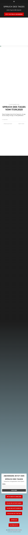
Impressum (14, 519)
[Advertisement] (14, 31)
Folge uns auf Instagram (14, 503)
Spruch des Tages (14, 6)
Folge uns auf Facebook (14, 508)
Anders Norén (17, 531)
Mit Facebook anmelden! (14, 496)
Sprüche (5, 119)
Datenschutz (14, 525)
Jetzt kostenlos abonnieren (13, 14)
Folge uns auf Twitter (14, 513)
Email (4, 484)
